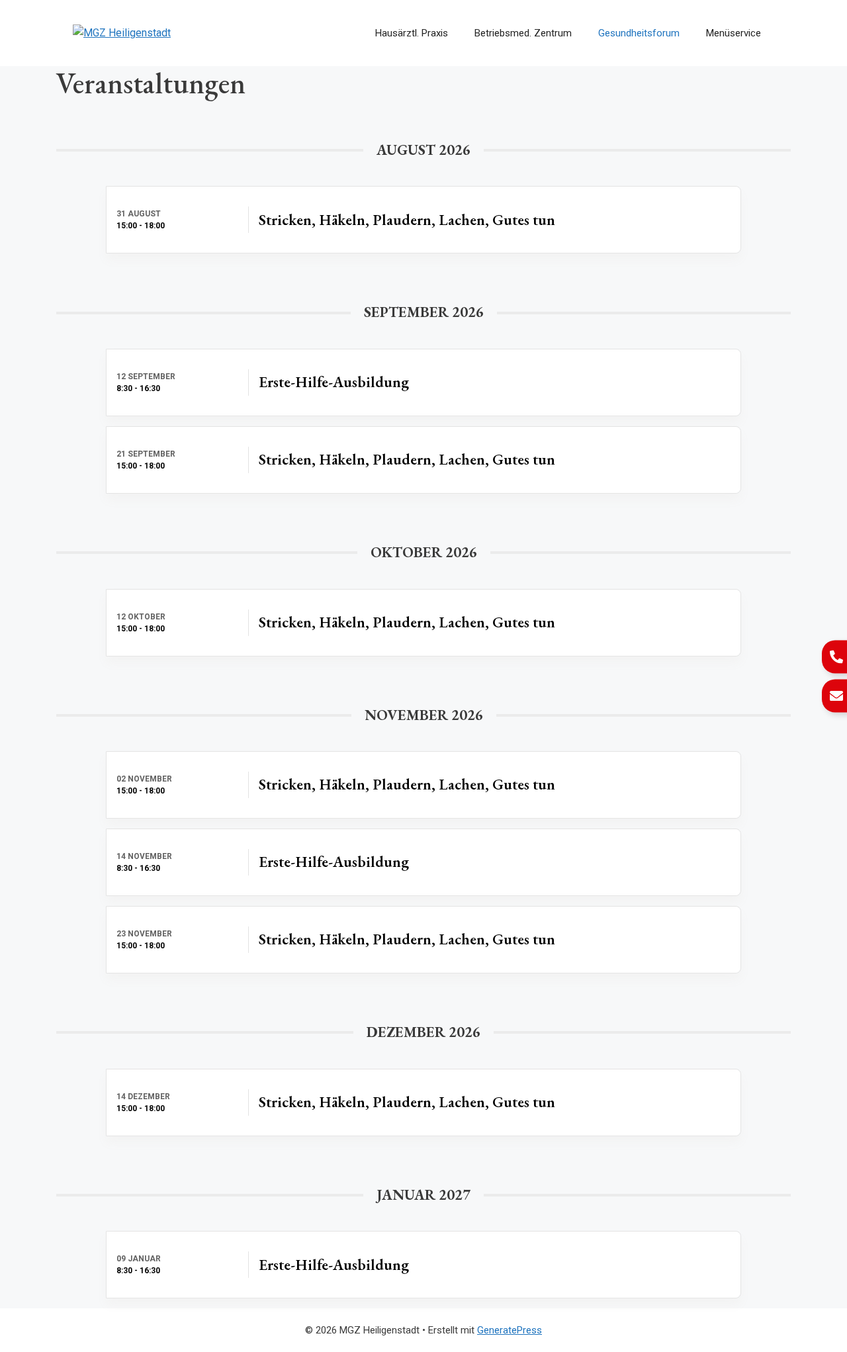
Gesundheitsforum (639, 33)
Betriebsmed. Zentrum (523, 33)
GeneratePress (509, 1330)
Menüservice (733, 33)
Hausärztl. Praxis (411, 33)
